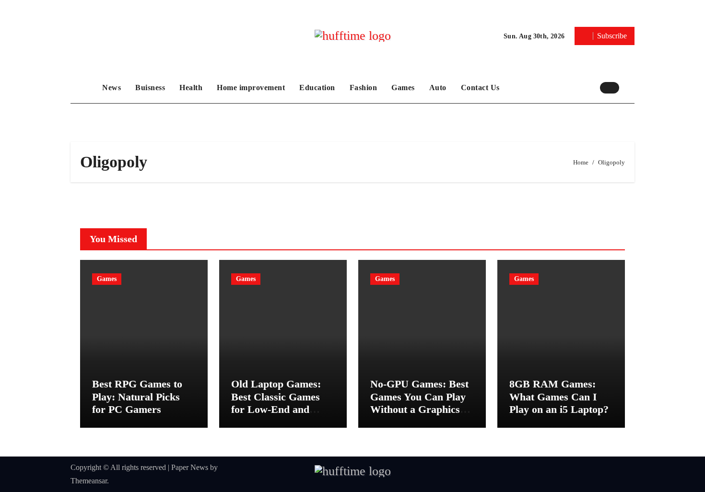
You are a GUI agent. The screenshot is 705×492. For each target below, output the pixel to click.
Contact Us (480, 87)
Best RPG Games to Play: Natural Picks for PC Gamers (137, 396)
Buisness (150, 87)
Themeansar (88, 481)
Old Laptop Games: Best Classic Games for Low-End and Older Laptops (276, 403)
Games (403, 87)
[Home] (84, 88)
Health (190, 87)
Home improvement (251, 87)
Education (317, 87)
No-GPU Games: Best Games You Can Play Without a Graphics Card (419, 403)
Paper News (189, 467)
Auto (437, 87)
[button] (629, 87)
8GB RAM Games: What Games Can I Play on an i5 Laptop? (559, 396)
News (111, 87)
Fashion (363, 87)
